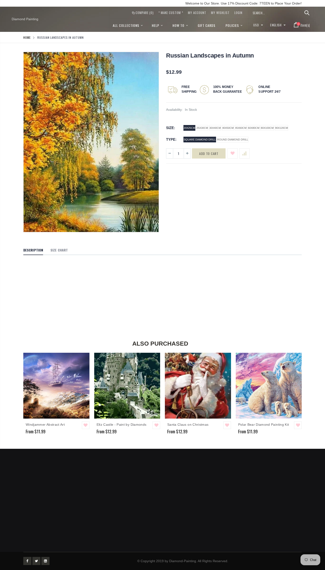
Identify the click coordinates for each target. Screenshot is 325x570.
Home (27, 37)
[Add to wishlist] (232, 153)
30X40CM (215, 127)
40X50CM (228, 127)
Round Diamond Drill (232, 139)
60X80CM (253, 127)
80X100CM (267, 127)
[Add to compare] (244, 153)
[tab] (33, 250)
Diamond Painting (25, 19)
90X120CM (281, 127)
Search (307, 13)
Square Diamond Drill (200, 139)
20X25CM (189, 127)
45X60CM (240, 127)
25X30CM (202, 127)
